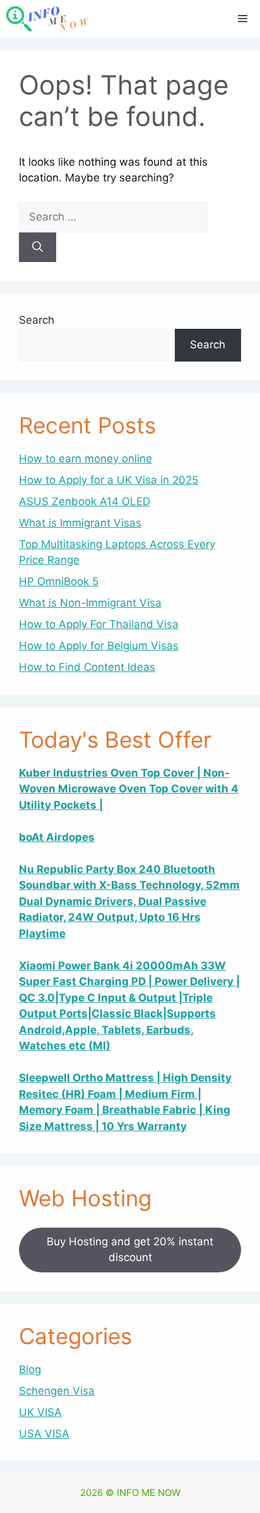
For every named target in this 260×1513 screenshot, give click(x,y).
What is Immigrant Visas (80, 523)
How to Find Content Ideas (87, 667)
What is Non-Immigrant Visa (90, 603)
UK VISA (40, 1412)
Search (36, 320)
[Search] (37, 247)
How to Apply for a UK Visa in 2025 (108, 480)
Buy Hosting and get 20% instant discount (130, 1249)
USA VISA (44, 1433)
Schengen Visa (57, 1391)
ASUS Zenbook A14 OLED (84, 501)
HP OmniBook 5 (58, 581)
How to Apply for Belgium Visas (99, 645)
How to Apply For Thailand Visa (99, 624)
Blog (30, 1369)
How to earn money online (85, 458)
